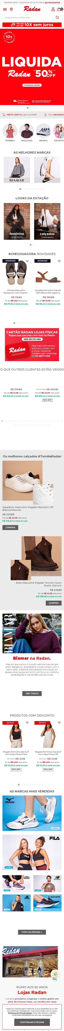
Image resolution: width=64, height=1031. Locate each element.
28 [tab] (41, 432)
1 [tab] (2, 428)
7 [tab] (22, 428)
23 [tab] (25, 432)
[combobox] (32, 17)
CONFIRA (10, 615)
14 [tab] (45, 428)
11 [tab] (35, 428)
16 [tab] (51, 428)
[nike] (47, 170)
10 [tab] (32, 428)
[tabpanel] (16, 398)
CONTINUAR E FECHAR (32, 1022)
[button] (28, 108)
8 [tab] (25, 428)
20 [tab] (15, 432)
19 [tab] (61, 428)
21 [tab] (19, 432)
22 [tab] (22, 432)
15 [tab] (48, 428)
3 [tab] (9, 428)
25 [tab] (32, 432)
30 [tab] (48, 432)
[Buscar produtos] (57, 17)
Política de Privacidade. (20, 1013)
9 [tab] (28, 428)
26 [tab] (35, 432)
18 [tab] (58, 428)
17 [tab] (55, 428)
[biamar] (17, 170)
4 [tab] (12, 428)
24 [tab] (28, 432)
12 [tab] (38, 428)
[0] (59, 9)
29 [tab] (45, 432)
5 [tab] (15, 428)
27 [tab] (38, 432)
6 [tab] (19, 428)
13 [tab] (41, 428)
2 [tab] (5, 428)
